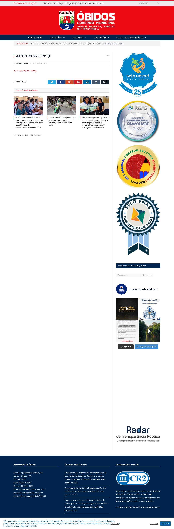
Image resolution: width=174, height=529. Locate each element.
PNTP (127, 507)
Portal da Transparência (129, 37)
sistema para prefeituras (149, 491)
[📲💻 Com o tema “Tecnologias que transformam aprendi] (149, 309)
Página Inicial (35, 37)
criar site (132, 491)
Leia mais (115, 523)
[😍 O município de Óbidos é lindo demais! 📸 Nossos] (149, 331)
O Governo (77, 37)
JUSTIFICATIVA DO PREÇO (25, 70)
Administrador (23, 63)
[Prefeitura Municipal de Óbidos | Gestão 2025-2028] (87, 19)
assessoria (134, 494)
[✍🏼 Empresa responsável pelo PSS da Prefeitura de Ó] (127, 331)
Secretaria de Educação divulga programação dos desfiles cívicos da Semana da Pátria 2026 (75, 3)
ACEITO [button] (165, 523)
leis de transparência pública (128, 501)
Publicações (99, 37)
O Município (56, 37)
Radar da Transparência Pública (146, 507)
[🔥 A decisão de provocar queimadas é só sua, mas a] (127, 309)
